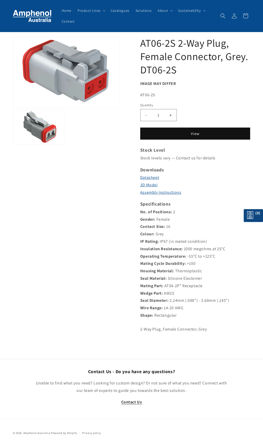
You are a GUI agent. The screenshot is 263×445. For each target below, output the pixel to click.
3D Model (149, 185)
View (195, 133)
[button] (91, 10)
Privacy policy (91, 433)
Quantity (146, 105)
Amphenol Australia (36, 433)
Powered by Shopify (64, 433)
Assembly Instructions (160, 192)
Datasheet (149, 177)
